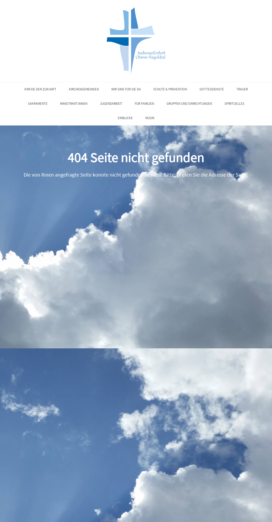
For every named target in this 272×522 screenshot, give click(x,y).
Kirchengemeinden (84, 89)
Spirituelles (234, 103)
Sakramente (38, 103)
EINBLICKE (125, 118)
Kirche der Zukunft (40, 89)
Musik (150, 118)
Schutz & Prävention (170, 89)
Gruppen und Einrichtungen (189, 103)
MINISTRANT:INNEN (73, 103)
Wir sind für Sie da (126, 89)
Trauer (242, 89)
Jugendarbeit (111, 103)
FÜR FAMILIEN (144, 103)
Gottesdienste (211, 89)
